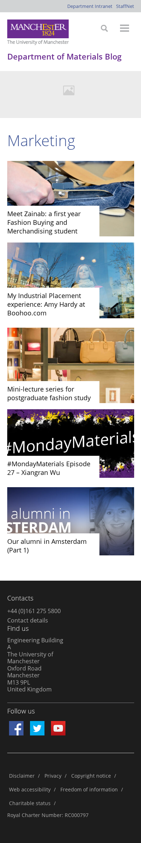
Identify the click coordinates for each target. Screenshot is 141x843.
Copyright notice (91, 775)
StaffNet (125, 6)
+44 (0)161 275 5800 (34, 611)
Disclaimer (22, 775)
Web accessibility (30, 789)
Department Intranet (89, 6)
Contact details (27, 620)
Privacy (52, 775)
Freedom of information (89, 789)
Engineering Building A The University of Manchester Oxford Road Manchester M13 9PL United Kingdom (35, 665)
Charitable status (30, 803)
